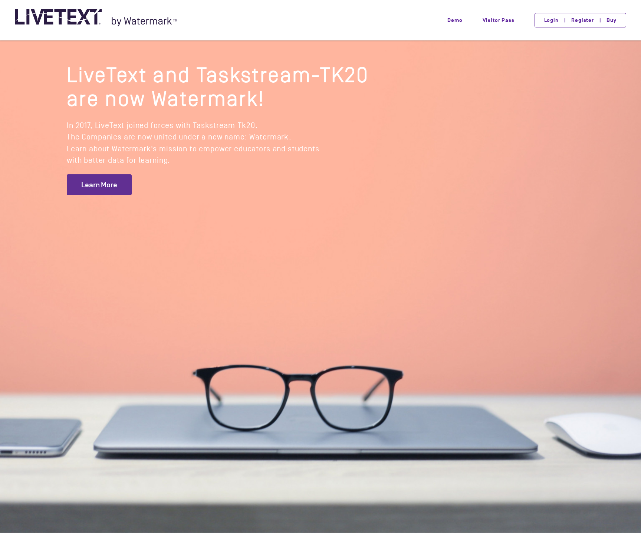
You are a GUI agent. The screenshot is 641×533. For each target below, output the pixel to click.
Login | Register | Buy (580, 20)
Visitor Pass (499, 20)
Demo (454, 20)
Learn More (99, 184)
